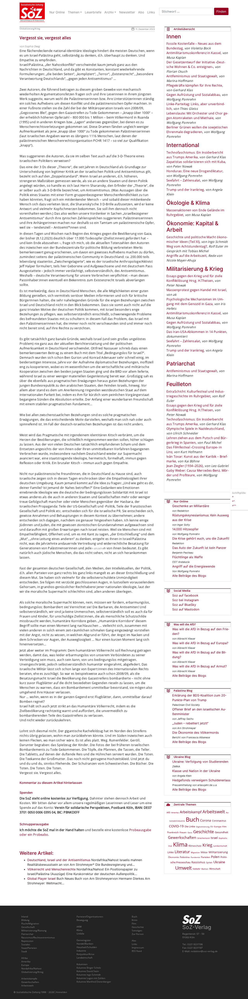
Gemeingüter (84, 940)
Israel (214, 838)
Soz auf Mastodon (185, 609)
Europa (217, 826)
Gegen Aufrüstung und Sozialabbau (193, 95)
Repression (27, 941)
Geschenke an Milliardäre (190, 506)
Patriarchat (27, 934)
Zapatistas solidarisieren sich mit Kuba (195, 162)
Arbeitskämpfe (29, 978)
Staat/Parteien (29, 948)
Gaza (190, 832)
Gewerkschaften (182, 837)
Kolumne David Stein (88, 971)
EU (211, 826)
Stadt (24, 951)
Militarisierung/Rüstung (33, 930)
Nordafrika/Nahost (31, 968)
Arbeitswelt (213, 811)
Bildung (25, 920)
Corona (205, 820)
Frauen (183, 832)
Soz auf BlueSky (184, 605)
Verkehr (196, 868)
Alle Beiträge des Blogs (189, 576)
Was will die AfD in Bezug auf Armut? (199, 666)
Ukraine (219, 862)
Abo (134, 940)
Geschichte (203, 831)
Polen (215, 857)
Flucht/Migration (30, 923)
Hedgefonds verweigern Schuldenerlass (201, 780)
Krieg (207, 845)
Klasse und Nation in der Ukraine (196, 771)
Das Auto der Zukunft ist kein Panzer (199, 548)
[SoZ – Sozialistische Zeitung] (32, 12)
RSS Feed (137, 951)
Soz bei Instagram (185, 600)
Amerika (175, 812)
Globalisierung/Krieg (30, 28)
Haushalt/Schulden (87, 947)
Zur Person (138, 934)
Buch (192, 819)
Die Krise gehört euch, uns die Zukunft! (200, 538)
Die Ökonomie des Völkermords (195, 732)
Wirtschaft (214, 868)
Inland (24, 916)
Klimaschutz (195, 845)
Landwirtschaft (220, 845)
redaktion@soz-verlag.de (204, 951)
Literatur (182, 851)
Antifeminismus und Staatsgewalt (191, 76)
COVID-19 (176, 826)
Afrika (24, 958)
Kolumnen (82, 964)
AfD (168, 812)
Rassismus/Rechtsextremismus (38, 937)
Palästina (185, 857)
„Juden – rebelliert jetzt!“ (190, 723)
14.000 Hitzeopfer (185, 529)
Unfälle (80, 933)
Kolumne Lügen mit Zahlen (91, 978)
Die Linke (190, 826)
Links (134, 944)
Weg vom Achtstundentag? (186, 246)
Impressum (138, 947)
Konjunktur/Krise (85, 954)
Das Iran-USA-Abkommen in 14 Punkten (196, 332)
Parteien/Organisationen (90, 916)
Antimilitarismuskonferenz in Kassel (193, 53)
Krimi (134, 920)
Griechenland (203, 838)
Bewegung (82, 920)
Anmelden (61, 992)
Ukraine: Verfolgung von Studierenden (200, 761)
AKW (79, 926)
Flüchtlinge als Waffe (187, 557)
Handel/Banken (85, 943)
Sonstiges (137, 930)
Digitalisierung (202, 826)
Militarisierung (218, 852)
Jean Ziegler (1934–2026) (184, 466)
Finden (221, 11)
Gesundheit (221, 832)
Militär (204, 852)
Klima (180, 844)
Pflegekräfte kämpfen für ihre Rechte (194, 85)
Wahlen (204, 868)
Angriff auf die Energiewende (193, 566)
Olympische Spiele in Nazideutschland (195, 428)
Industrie (81, 950)
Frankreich (173, 832)
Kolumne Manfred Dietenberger (94, 981)
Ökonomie (173, 857)
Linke (170, 852)
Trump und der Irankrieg (185, 189)
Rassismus (198, 862)
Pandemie (195, 857)
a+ (233, 500)
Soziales (25, 944)
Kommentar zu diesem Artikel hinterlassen (51, 783)
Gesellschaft (28, 927)
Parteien (205, 857)
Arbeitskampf (191, 811)
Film (224, 826)
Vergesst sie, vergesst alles (45, 37)
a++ (234, 505)
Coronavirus (219, 820)
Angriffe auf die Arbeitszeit (186, 256)
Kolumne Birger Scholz (89, 967)
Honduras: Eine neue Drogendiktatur (194, 171)
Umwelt (183, 868)
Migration (195, 852)
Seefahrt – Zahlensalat (183, 180)
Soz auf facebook (185, 595)
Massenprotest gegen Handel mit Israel (196, 290)
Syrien (209, 862)
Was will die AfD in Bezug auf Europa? (200, 643)
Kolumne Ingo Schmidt (89, 974)
